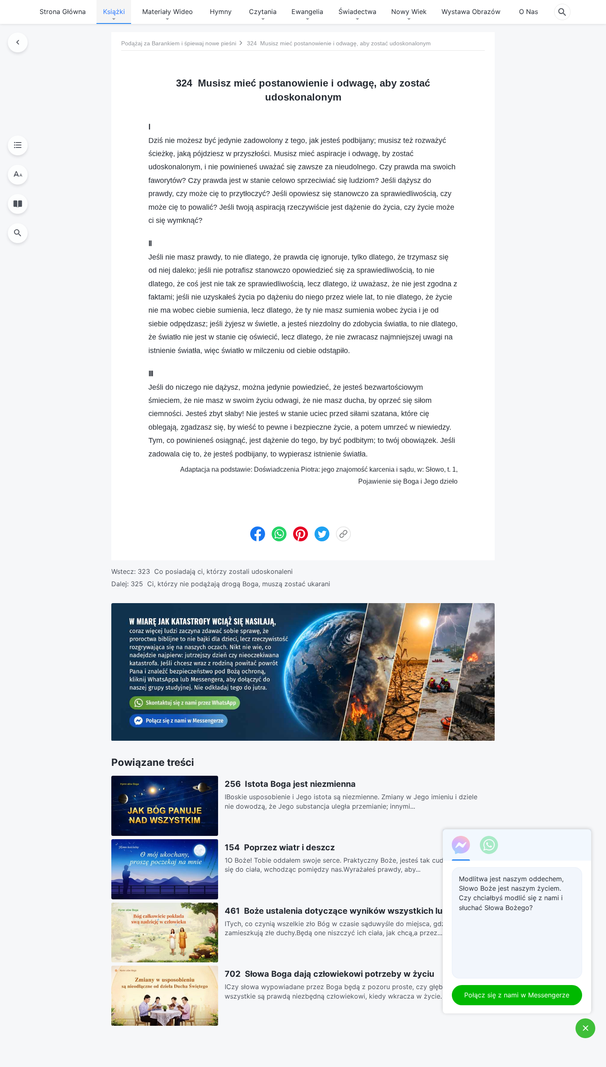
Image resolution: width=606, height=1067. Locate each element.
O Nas (528, 11)
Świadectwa (357, 11)
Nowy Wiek (409, 11)
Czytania (263, 11)
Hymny (221, 11)
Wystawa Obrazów (471, 11)
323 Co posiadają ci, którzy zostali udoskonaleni (215, 571)
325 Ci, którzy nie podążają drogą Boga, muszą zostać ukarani (230, 584)
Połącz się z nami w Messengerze (517, 995)
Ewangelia (307, 11)
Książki (114, 11)
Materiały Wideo (167, 11)
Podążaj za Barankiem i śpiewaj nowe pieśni (178, 43)
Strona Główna (63, 11)
